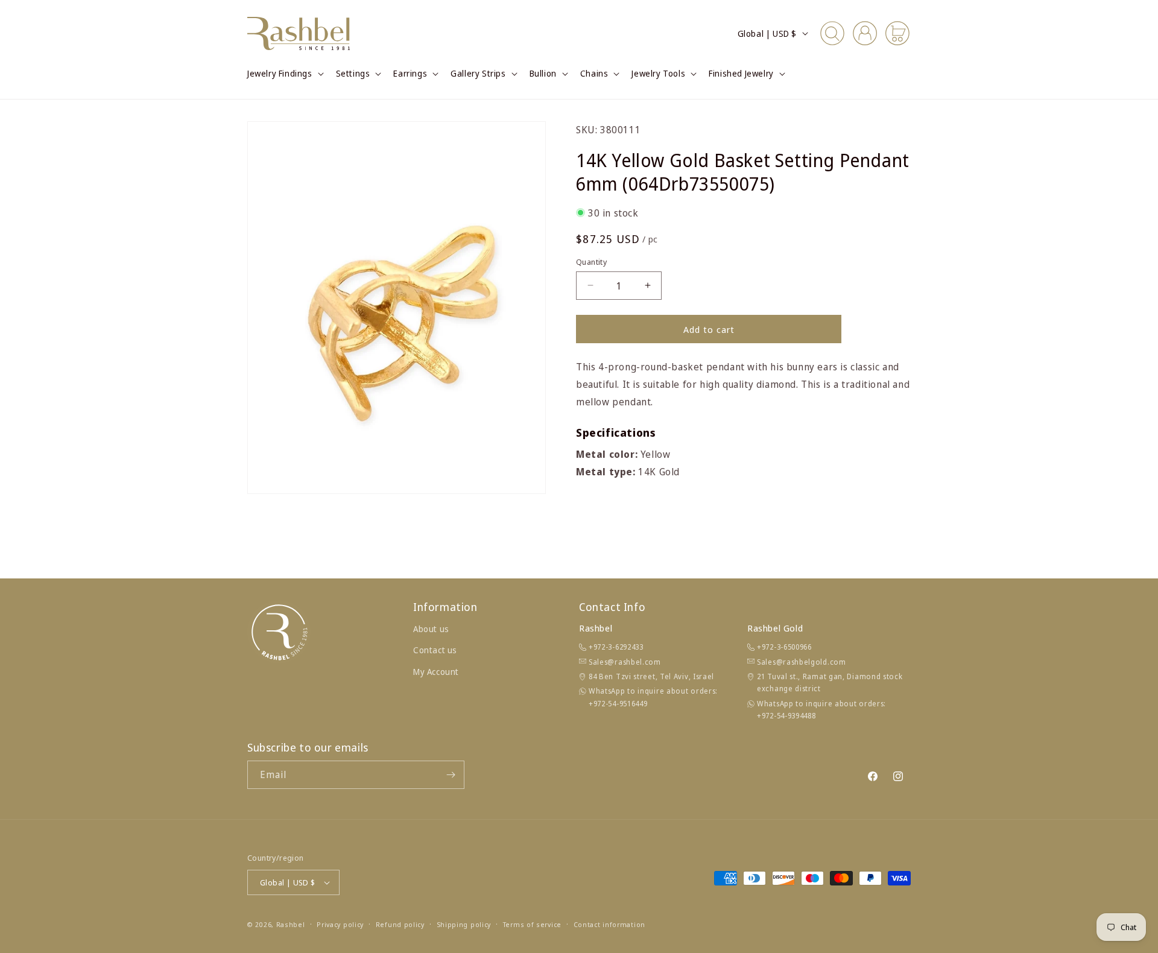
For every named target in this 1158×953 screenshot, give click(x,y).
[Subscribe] (450, 775)
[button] (284, 73)
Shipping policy (464, 924)
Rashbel (290, 924)
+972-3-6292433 (616, 647)
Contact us (435, 650)
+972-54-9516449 (618, 703)
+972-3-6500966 (784, 647)
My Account (436, 671)
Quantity (591, 261)
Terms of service (532, 924)
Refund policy (400, 924)
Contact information (609, 924)
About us (431, 629)
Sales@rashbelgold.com (801, 662)
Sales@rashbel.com (625, 662)
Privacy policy (340, 924)
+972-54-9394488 (786, 716)
